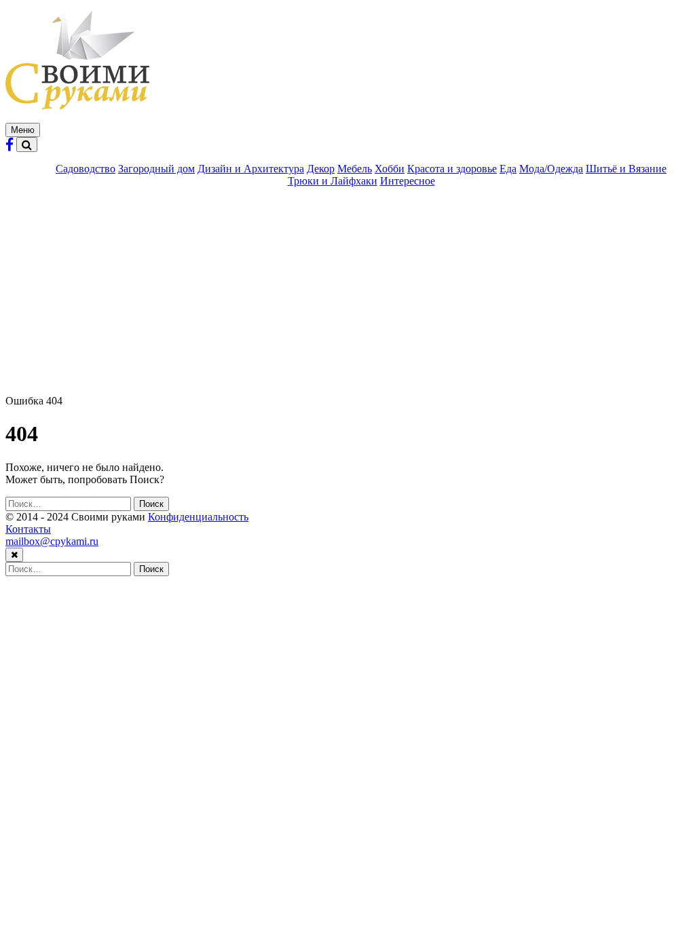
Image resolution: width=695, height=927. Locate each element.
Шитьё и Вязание (626, 168)
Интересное (407, 181)
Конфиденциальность (198, 517)
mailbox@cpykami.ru (51, 541)
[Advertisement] (347, 293)
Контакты (28, 529)
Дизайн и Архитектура (251, 168)
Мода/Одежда (551, 168)
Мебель (354, 168)
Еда (508, 168)
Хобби (390, 168)
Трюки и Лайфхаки (332, 181)
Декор (321, 168)
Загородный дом (156, 168)
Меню (23, 130)
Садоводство (85, 168)
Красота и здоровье (452, 168)
